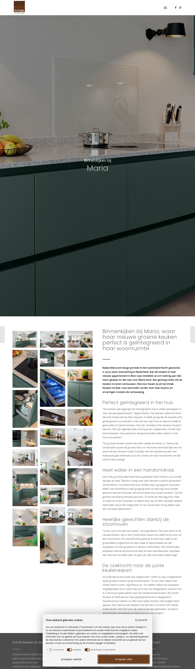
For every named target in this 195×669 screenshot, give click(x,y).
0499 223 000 (157, 662)
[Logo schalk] (19, 7)
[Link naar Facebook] (175, 7)
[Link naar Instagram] (180, 7)
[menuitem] (165, 7)
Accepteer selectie (71, 659)
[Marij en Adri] (192, 334)
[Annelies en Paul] (2, 334)
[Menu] (165, 7)
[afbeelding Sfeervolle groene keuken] (26, 340)
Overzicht (142, 620)
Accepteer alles (123, 659)
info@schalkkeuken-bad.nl (165, 666)
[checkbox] (55, 649)
